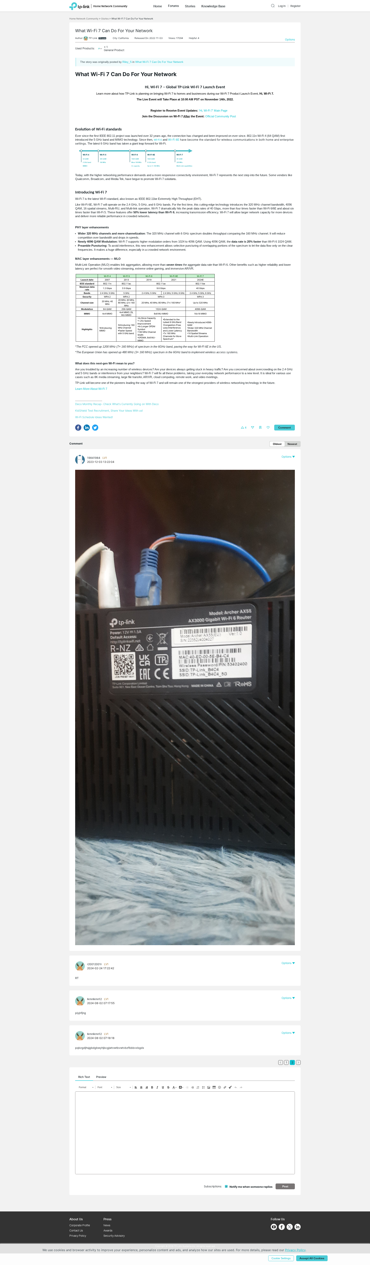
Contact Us (76, 1230)
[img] (242, 427)
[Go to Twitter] (290, 1227)
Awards (107, 1230)
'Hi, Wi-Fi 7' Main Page (213, 110)
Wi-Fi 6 (158, 140)
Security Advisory (114, 1235)
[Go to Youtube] (274, 1227)
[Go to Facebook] (282, 1227)
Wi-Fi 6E (173, 139)
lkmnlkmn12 (94, 999)
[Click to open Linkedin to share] (88, 428)
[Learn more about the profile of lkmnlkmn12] (81, 1004)
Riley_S (127, 61)
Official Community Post (220, 116)
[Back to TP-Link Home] (79, 6)
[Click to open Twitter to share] (96, 428)
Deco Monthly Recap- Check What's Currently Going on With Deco (117, 404)
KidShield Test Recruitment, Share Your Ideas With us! (109, 410)
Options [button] (290, 39)
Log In (282, 6)
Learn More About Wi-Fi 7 (91, 388)
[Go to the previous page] (280, 1062)
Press (107, 1219)
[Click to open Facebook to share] (79, 428)
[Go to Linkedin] (297, 1227)
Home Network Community (83, 18)
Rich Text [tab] (84, 1076)
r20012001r (94, 964)
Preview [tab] (101, 1076)
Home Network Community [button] (110, 6)
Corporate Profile (79, 1225)
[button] (157, 6)
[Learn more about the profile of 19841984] (81, 463)
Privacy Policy (77, 1235)
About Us (76, 1219)
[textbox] (185, 1133)
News (106, 1225)
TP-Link (92, 38)
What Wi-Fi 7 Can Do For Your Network (159, 61)
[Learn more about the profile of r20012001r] (81, 970)
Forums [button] (173, 5)
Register (295, 6)
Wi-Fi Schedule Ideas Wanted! (94, 417)
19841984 (93, 457)
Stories (105, 18)
